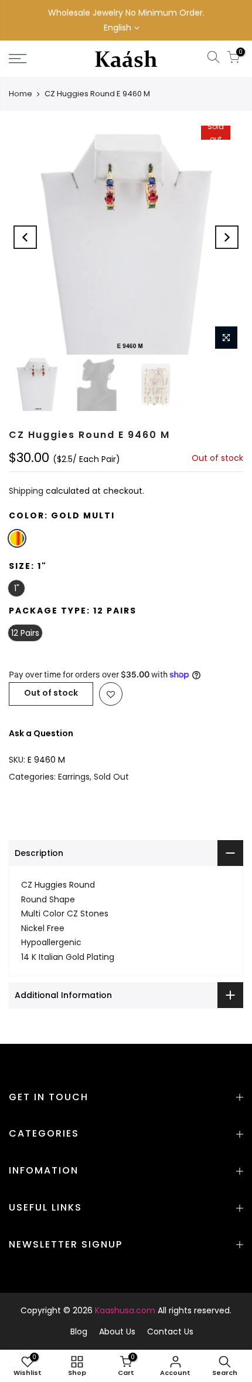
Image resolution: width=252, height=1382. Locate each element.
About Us (117, 1331)
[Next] (227, 237)
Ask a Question (41, 733)
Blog (78, 1331)
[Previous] (25, 237)
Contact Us (170, 1331)
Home (20, 93)
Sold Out (111, 777)
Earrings (74, 777)
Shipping (26, 491)
